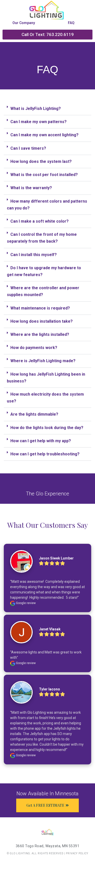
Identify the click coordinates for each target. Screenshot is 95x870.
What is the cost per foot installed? (44, 174)
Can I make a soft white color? (39, 221)
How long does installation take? (41, 321)
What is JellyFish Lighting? (35, 108)
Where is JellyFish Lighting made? (42, 360)
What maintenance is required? (40, 308)
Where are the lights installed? (39, 334)
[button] (47, 108)
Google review (25, 603)
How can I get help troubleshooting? (45, 454)
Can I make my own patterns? (38, 121)
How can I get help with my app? (40, 440)
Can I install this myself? (33, 254)
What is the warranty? (31, 187)
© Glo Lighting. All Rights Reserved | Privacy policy (47, 853)
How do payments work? (33, 347)
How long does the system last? (41, 161)
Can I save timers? (28, 148)
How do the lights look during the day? (46, 427)
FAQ (71, 23)
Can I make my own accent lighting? (44, 134)
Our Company (23, 23)
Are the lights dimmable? (34, 414)
